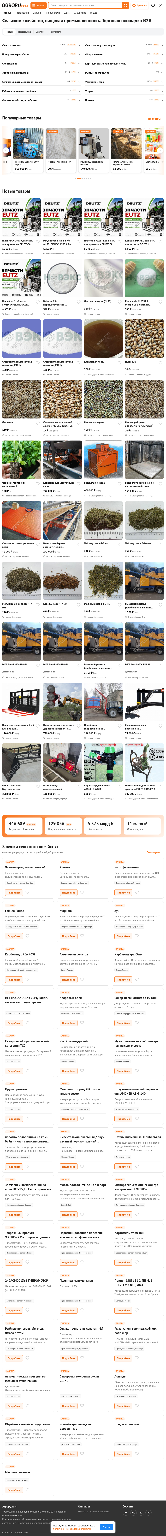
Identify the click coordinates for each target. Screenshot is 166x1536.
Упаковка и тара (94, 81)
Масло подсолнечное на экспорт (83, 1185)
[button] (125, 5)
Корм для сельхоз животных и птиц (105, 63)
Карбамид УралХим (128, 954)
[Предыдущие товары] (6, 150)
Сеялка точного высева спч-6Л (81, 1328)
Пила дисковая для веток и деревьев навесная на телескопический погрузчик (58, 726)
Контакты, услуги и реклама (93, 1511)
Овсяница (7, 422)
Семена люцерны (94, 422)
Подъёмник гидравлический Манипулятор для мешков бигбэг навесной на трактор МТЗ (100, 726)
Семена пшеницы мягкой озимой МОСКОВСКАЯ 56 (58, 423)
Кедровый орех (71, 998)
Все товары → (156, 118)
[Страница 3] (82, 178)
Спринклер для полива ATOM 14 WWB (97, 787)
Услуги (89, 91)
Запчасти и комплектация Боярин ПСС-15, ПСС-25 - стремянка (28, 1187)
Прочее (89, 100)
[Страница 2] (79, 178)
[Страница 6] (88, 178)
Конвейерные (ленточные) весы (58, 484)
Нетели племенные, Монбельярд (137, 1137)
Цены (67, 12)
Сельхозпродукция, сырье (100, 45)
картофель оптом (126, 867)
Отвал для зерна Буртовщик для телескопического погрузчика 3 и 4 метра (15, 787)
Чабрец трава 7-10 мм (138, 543)
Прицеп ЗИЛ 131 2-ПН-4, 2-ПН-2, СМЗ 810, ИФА (133, 1282)
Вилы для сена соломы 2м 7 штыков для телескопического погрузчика (18, 726)
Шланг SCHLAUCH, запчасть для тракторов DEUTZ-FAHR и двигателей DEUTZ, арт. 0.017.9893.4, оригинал (18, 242)
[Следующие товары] (160, 150)
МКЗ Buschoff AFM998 (15, 664)
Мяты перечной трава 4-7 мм (17, 605)
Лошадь (120, 1376)
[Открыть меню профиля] (160, 5)
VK (125, 1512)
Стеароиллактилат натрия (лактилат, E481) (17, 363)
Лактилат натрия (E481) (97, 301)
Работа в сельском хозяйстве (19, 91)
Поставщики (22, 12)
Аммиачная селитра (74, 954)
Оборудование (93, 54)
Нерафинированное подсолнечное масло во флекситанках (82, 1235)
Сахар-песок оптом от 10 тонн (136, 998)
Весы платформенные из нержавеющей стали (139, 484)
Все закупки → (155, 852)
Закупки (37, 12)
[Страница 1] (75, 178)
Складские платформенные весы (18, 545)
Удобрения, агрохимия (15, 72)
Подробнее (13, 892)
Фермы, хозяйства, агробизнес (20, 100)
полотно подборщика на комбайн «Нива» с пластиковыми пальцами (26, 1141)
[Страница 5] (86, 178)
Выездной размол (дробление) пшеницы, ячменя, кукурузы (138, 605)
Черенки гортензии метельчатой (13, 484)
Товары (6, 12)
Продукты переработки (16, 54)
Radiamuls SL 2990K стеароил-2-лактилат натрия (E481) (137, 302)
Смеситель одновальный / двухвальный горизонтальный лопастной (83, 1141)
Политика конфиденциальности (36, 1522)
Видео (93, 12)
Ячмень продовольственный (25, 867)
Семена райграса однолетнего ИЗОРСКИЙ (139, 423)
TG (141, 1512)
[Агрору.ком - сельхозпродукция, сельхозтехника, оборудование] (15, 5)
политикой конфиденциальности (72, 1528)
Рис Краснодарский (74, 1041)
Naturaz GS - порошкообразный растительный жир (54, 302)
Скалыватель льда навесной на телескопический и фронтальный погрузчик (139, 726)
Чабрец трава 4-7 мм (96, 543)
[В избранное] (38, 242)
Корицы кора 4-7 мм (55, 603)
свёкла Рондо (14, 911)
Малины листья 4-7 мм (97, 603)
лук (116, 911)
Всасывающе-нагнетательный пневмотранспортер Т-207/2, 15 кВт (55, 787)
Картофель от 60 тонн (129, 1233)
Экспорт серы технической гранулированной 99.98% (136, 1187)
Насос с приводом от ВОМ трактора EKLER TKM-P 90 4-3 (140, 787)
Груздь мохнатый (126, 1424)
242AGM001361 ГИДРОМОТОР (26, 1280)
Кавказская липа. (94, 361)
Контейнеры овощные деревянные (75, 1426)
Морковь (66, 911)
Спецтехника (9, 63)
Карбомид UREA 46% (20, 954)
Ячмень (65, 867)
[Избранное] (153, 5)
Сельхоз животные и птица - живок (22, 81)
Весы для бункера (94, 482)
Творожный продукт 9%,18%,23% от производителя (27, 1235)
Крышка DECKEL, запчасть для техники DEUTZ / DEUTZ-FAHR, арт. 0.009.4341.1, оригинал (140, 242)
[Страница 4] (84, 178)
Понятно (106, 1527)
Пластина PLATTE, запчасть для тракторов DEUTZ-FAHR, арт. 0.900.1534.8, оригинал (100, 242)
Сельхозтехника (11, 45)
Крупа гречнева (16, 1089)
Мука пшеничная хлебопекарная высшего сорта (136, 1043)
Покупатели (53, 12)
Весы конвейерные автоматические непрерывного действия (57, 545)
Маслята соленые (17, 1472)
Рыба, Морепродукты (97, 72)
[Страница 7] (90, 178)
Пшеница (130, 361)
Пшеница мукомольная (76, 1280)
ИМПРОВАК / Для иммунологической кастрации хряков (27, 1000)
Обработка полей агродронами (27, 1424)
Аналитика (80, 12)
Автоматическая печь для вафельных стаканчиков (26, 1378)
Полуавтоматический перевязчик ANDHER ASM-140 (136, 1091)
